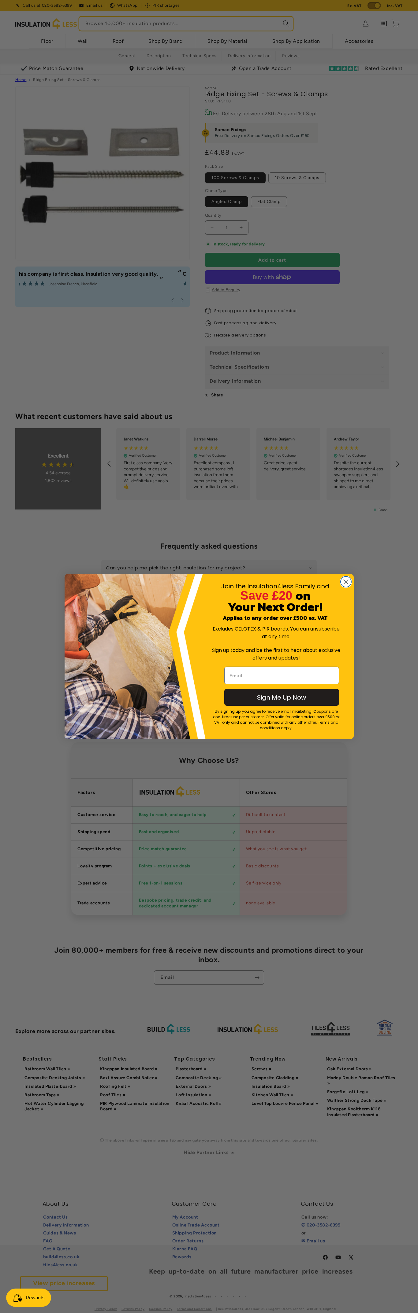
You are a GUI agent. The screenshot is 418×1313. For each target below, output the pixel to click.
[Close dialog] (346, 581)
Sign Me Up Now (281, 697)
